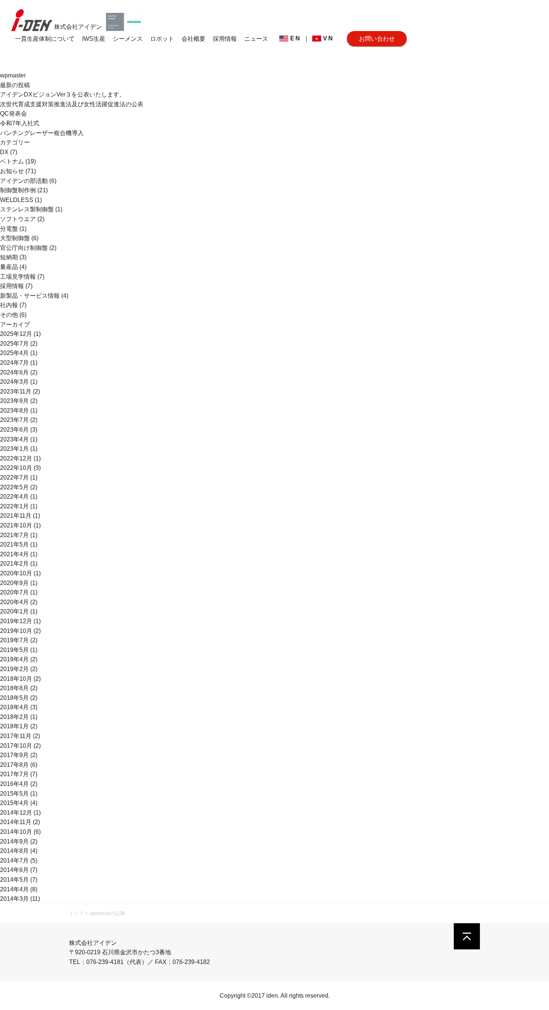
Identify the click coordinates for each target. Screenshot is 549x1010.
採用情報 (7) (16, 286)
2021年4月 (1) (18, 554)
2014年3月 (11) (20, 899)
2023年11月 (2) (20, 391)
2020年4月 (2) (18, 602)
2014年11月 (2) (20, 822)
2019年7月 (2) (18, 640)
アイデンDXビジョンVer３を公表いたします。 (62, 94)
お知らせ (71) (18, 171)
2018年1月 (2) (18, 726)
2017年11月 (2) (20, 736)
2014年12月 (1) (20, 812)
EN (295, 38)
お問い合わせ (377, 39)
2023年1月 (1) (18, 449)
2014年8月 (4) (18, 851)
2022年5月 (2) (18, 487)
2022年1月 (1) (18, 506)
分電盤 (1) (13, 229)
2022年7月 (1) (18, 477)
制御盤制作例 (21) (24, 190)
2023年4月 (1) (18, 439)
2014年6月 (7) (18, 870)
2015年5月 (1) (18, 793)
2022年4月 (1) (18, 496)
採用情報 (225, 39)
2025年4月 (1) (18, 353)
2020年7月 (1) (18, 592)
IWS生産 (93, 39)
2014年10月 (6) (20, 832)
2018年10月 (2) (20, 679)
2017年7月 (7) (18, 774)
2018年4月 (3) (18, 707)
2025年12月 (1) (20, 334)
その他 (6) (13, 315)
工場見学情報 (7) (22, 276)
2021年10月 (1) (20, 525)
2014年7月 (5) (18, 860)
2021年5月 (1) (18, 544)
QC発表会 (13, 113)
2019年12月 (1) (20, 621)
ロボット (162, 39)
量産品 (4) (13, 267)
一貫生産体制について (45, 39)
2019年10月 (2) (20, 631)
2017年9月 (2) (18, 755)
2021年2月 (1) (18, 563)
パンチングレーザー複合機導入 (42, 133)
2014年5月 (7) (18, 879)
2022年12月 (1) (20, 458)
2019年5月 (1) (18, 650)
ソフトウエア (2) (22, 219)
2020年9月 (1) (18, 583)
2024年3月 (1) (18, 382)
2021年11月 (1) (20, 515)
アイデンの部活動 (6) (28, 181)
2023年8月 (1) (18, 410)
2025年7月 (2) (18, 343)
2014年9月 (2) (18, 841)
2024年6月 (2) (18, 372)
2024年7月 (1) (18, 362)
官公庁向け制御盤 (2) (28, 248)
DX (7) (8, 152)
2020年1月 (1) (18, 611)
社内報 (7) (13, 305)
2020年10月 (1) (20, 573)
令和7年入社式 (19, 123)
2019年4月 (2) (18, 659)
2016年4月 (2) (18, 784)
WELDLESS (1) (21, 200)
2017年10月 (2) (20, 746)
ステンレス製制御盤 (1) (31, 209)
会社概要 (193, 39)
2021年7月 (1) (18, 535)
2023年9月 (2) (18, 401)
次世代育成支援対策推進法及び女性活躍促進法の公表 (71, 104)
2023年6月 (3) (18, 429)
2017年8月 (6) (18, 765)
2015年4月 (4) (18, 803)
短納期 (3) (13, 257)
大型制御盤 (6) (19, 238)
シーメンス (128, 39)
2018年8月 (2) (18, 688)
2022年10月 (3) (20, 468)
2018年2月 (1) (18, 717)
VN (328, 38)
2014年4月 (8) (18, 889)
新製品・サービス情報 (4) (34, 296)
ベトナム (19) (18, 161)
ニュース (256, 39)
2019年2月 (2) (18, 669)
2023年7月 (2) (18, 420)
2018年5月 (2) (18, 698)
